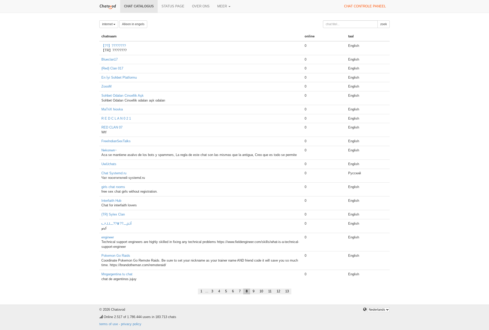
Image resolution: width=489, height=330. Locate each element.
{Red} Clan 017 (112, 68)
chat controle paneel (365, 6)
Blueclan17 (109, 59)
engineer (107, 237)
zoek (383, 24)
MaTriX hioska (112, 109)
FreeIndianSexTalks (116, 141)
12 (278, 291)
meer (222, 6)
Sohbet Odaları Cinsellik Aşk (122, 95)
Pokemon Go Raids (115, 255)
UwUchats (108, 164)
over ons (201, 6)
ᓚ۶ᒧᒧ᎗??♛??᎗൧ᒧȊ (116, 223)
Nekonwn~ (109, 150)
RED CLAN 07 (112, 127)
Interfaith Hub (111, 201)
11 (269, 291)
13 (287, 291)
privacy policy (131, 324)
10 (261, 291)
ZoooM (106, 86)
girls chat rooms (113, 187)
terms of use (108, 324)
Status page (172, 6)
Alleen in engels (133, 24)
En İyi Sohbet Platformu (119, 77)
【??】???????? (113, 46)
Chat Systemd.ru (113, 173)
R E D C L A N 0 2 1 (116, 118)
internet (107, 24)
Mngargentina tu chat (116, 274)
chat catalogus (139, 6)
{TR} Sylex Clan (113, 214)
